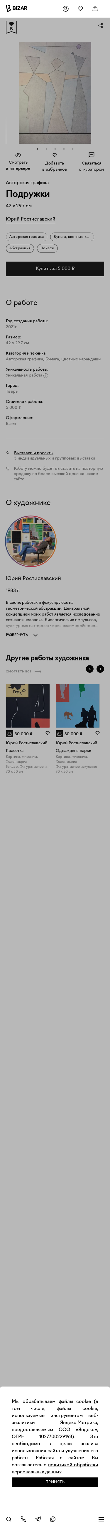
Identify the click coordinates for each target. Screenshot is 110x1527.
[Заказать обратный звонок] (23, 1519)
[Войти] (66, 9)
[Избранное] (80, 9)
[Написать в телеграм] (38, 1519)
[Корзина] (95, 9)
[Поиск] (9, 1519)
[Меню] (101, 1519)
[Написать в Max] (53, 1519)
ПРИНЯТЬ (55, 1482)
